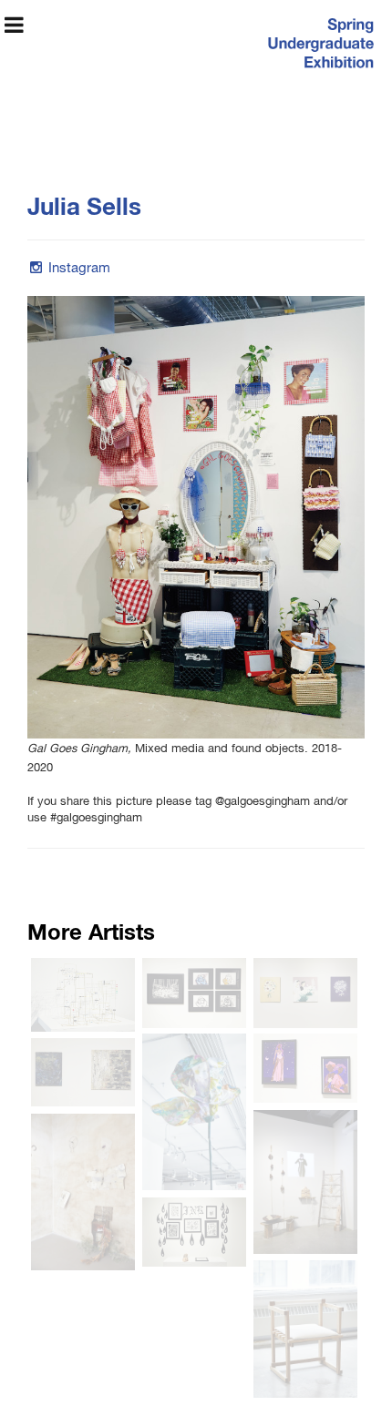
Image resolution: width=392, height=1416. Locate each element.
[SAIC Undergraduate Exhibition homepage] (319, 45)
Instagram (79, 268)
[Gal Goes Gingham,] (196, 517)
